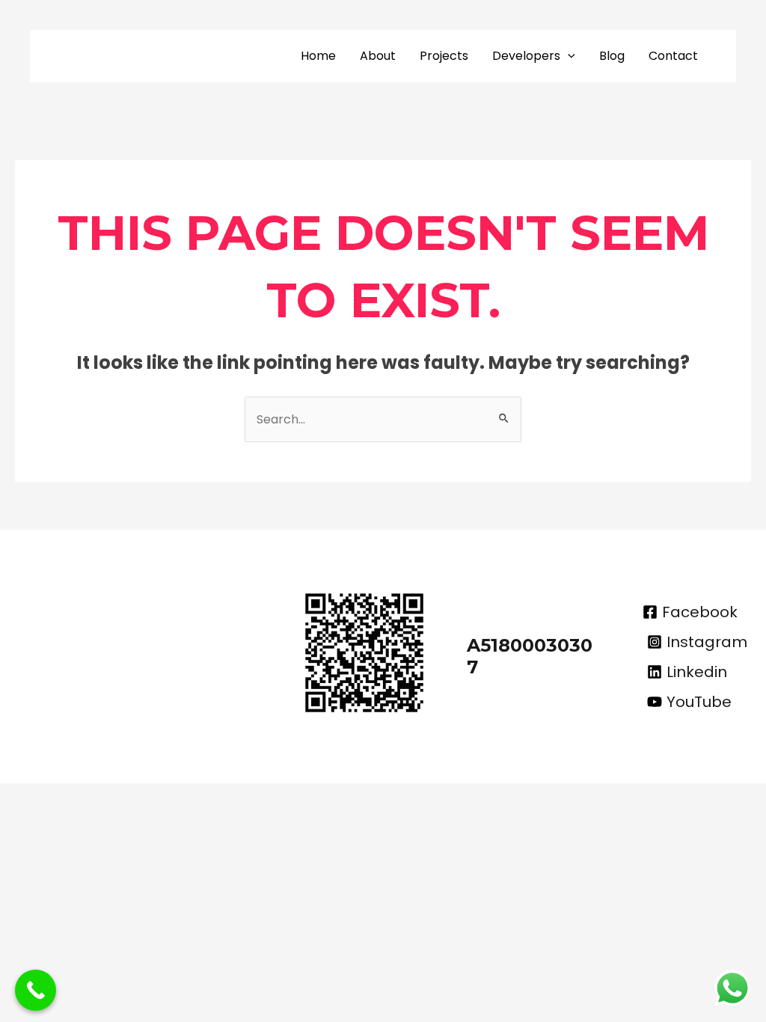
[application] (567, 56)
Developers (526, 55)
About (378, 55)
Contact (673, 55)
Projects (444, 55)
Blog (612, 55)
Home (318, 55)
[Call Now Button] (35, 990)
